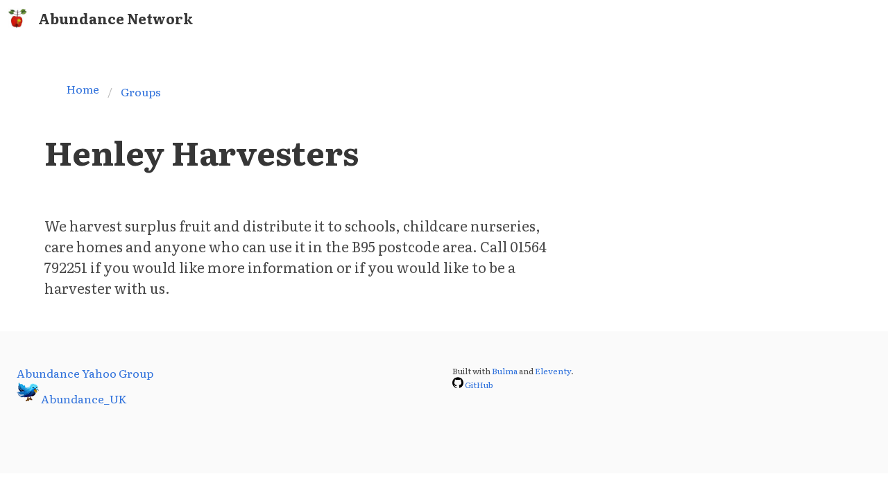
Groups (141, 91)
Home (83, 88)
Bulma (505, 371)
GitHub (479, 384)
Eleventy (553, 371)
